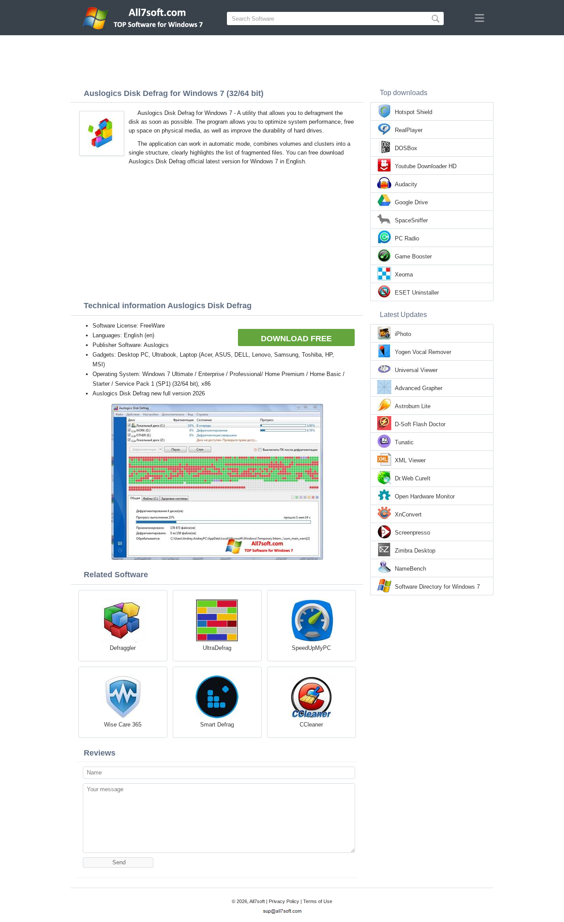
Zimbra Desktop (415, 550)
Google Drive (411, 202)
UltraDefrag (217, 648)
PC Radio (407, 238)
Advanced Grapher (418, 388)
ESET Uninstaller (417, 292)
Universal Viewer (416, 370)
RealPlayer (409, 130)
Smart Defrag (217, 724)
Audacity (406, 184)
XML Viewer (410, 460)
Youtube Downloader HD (425, 166)
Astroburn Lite (412, 406)
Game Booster (413, 256)
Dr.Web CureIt (412, 478)
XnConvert (408, 514)
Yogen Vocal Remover (423, 352)
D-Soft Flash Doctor (420, 424)
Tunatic (404, 442)
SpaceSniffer (411, 220)
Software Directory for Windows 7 (437, 586)
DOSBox (406, 148)
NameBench (410, 568)
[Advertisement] (282, 59)
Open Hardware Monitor (425, 496)
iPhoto (403, 334)
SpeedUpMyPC (311, 648)
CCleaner (311, 724)
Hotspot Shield (413, 112)
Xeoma (404, 274)
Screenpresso (412, 532)
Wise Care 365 (122, 724)
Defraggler (123, 648)
